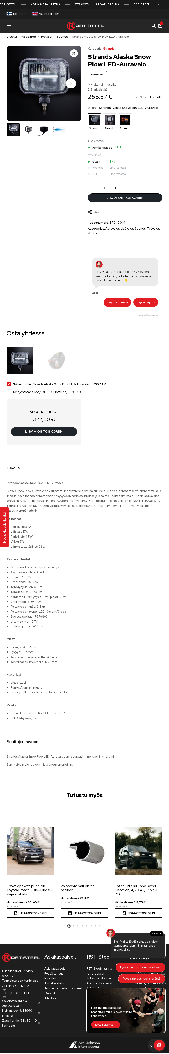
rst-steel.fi (20, 14)
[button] (71, 83)
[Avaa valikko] (9, 25)
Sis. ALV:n (141, 97)
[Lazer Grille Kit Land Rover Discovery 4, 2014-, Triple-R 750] (138, 851)
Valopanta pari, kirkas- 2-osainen (80, 888)
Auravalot (112, 228)
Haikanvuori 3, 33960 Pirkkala (17, 1013)
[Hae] (153, 25)
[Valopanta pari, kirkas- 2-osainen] (84, 851)
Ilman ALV (155, 97)
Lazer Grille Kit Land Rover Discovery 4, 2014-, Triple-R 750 (137, 890)
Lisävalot (127, 228)
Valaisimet (28, 36)
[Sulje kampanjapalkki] (161, 4)
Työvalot (46, 36)
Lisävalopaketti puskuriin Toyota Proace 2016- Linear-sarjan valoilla (29, 890)
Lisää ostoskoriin (44, 431)
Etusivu (12, 36)
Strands (62, 36)
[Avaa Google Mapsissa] (4, 989)
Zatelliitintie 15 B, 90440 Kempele (19, 1022)
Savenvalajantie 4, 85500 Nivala (15, 1003)
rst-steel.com (49, 14)
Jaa (96, 212)
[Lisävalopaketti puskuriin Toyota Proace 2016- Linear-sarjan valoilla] (30, 851)
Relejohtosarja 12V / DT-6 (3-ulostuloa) (40, 392)
